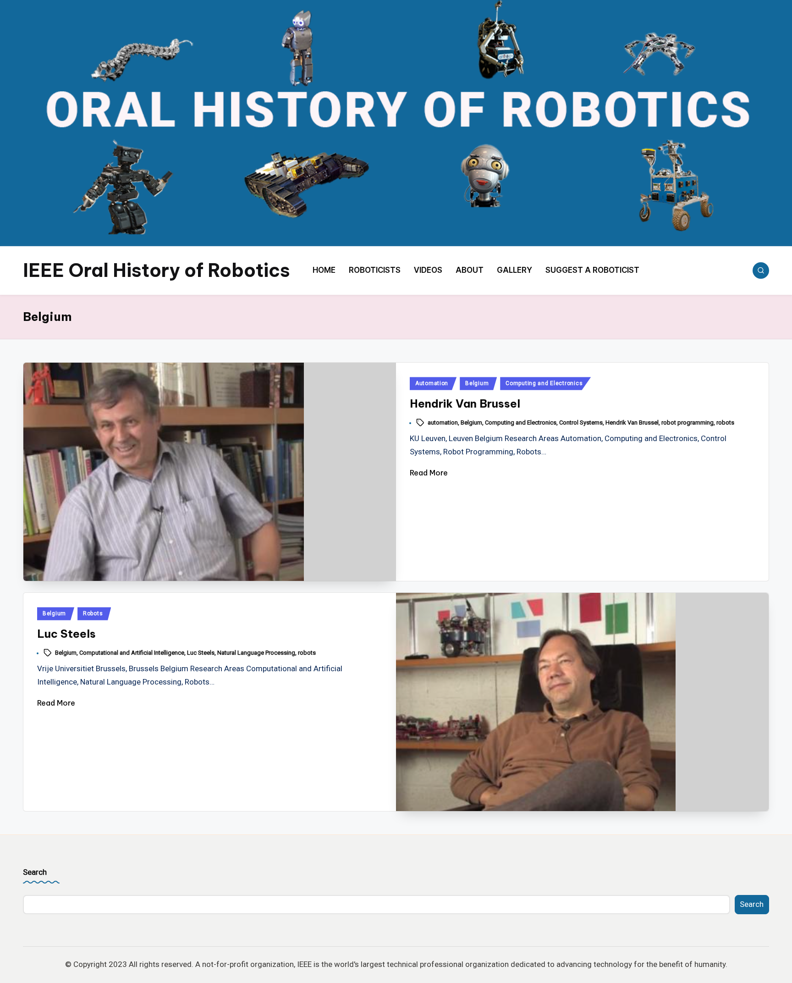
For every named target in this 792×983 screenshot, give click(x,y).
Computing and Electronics (544, 383)
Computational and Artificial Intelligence (131, 652)
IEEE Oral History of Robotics (156, 270)
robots (725, 422)
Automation (431, 383)
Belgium (477, 383)
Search (35, 872)
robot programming (687, 422)
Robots (93, 613)
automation (443, 422)
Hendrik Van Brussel (465, 403)
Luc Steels (66, 634)
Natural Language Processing (256, 652)
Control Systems (581, 422)
